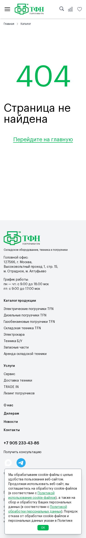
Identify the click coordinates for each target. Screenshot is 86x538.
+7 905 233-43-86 (21, 443)
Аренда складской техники (25, 354)
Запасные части (16, 347)
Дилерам (11, 413)
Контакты (12, 430)
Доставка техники (18, 380)
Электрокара (14, 334)
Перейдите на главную (43, 139)
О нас (8, 405)
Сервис (9, 374)
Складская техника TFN (22, 328)
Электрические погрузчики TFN (28, 309)
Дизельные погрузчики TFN (25, 315)
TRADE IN (11, 387)
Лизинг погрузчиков (19, 393)
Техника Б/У (13, 341)
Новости (11, 422)
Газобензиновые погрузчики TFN (29, 321)
